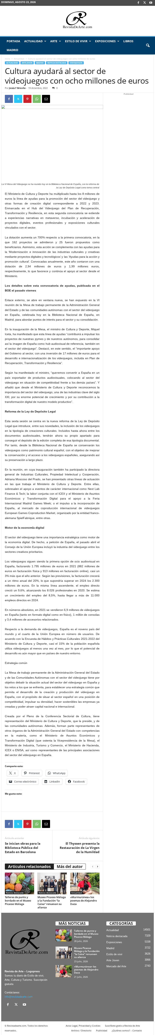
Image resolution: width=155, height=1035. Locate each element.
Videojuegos (76, 63)
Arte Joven (27, 63)
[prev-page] (93, 867)
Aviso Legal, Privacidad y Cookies (83, 1025)
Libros (128, 41)
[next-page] (97, 867)
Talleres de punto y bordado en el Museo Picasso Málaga (18, 900)
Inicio (7, 58)
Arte (53, 41)
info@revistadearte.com (18, 996)
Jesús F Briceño (17, 87)
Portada (13, 41)
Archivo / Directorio (81, 1030)
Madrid (12, 50)
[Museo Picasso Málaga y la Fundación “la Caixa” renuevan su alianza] (52, 883)
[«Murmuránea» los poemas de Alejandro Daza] (84, 883)
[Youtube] (150, 3)
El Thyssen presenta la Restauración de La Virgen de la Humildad (79, 847)
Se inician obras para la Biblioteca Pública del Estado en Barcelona (22, 847)
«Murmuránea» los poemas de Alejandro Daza (83, 900)
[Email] (46, 99)
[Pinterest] (27, 99)
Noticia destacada (56, 63)
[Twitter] (18, 99)
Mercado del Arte (116, 966)
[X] (144, 3)
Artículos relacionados (29, 866)
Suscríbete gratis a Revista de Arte (122, 1025)
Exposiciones (105, 41)
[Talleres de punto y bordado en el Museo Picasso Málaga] (19, 883)
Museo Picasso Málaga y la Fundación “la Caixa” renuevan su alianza (52, 902)
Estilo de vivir (76, 41)
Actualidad (33, 41)
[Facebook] (138, 3)
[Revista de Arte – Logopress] (77, 21)
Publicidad (101, 1030)
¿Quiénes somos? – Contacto (127, 1030)
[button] (147, 45)
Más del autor (70, 866)
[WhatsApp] (37, 99)
